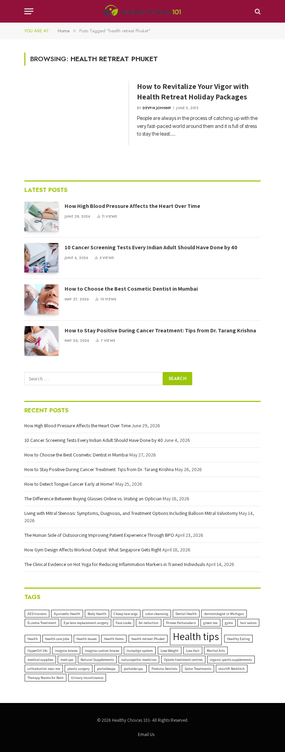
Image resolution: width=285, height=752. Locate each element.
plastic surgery (78, 668)
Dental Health (186, 613)
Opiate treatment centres (183, 659)
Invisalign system (140, 650)
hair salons (248, 622)
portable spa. (134, 668)
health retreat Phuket (148, 638)
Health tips (196, 636)
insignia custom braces (102, 650)
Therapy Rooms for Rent (45, 677)
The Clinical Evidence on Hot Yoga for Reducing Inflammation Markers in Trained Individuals (114, 564)
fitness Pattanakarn (181, 622)
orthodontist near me (43, 668)
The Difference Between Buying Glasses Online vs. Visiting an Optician (93, 498)
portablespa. (106, 668)
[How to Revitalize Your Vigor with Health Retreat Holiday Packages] (76, 113)
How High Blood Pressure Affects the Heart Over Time (132, 206)
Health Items (114, 638)
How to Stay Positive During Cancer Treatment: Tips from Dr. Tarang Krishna (160, 330)
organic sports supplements (231, 659)
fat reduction (148, 622)
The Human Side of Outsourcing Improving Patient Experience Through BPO (99, 535)
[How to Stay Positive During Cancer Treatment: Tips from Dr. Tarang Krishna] (41, 341)
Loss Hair (193, 650)
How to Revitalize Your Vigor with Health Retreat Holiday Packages (193, 91)
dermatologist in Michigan (224, 613)
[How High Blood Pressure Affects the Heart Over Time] (41, 216)
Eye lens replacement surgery (86, 622)
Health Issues (86, 638)
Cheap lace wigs (126, 613)
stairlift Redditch (232, 668)
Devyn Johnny (156, 108)
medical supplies (40, 659)
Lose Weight (170, 650)
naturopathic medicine (138, 659)
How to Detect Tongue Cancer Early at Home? (69, 484)
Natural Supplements (97, 659)
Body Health (97, 613)
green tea (210, 622)
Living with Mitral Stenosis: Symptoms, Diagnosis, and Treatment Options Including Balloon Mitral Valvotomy (131, 513)
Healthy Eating (238, 638)
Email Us (146, 734)
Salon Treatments (198, 668)
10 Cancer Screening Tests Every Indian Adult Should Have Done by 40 (151, 247)
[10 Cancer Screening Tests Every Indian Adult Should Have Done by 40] (41, 258)
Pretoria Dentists (164, 668)
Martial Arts (216, 650)
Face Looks (123, 622)
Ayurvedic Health (67, 613)
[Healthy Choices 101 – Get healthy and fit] (142, 11)
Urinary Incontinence (87, 677)
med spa (66, 659)
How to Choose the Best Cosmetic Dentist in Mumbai (131, 288)
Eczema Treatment (41, 622)
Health (32, 638)
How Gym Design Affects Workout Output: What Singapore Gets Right (92, 550)
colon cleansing (156, 613)
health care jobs (57, 638)
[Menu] (28, 11)
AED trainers (37, 613)
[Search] (257, 11)
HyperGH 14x (37, 650)
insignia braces (66, 650)
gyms (229, 622)
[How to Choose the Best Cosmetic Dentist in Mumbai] (41, 299)
